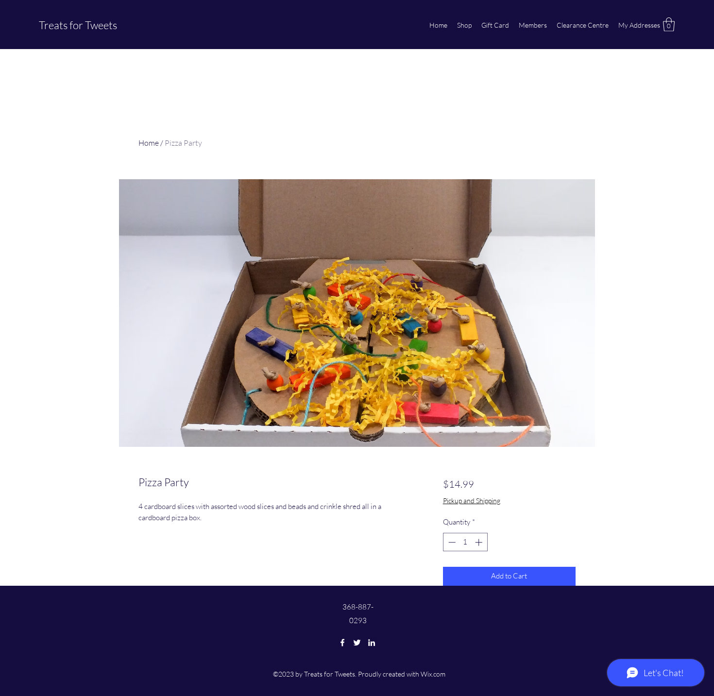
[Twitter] (357, 642)
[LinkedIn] (371, 642)
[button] (669, 24)
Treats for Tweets (78, 25)
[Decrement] (451, 542)
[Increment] (479, 542)
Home (148, 143)
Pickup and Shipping (471, 500)
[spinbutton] (465, 542)
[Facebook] (342, 642)
